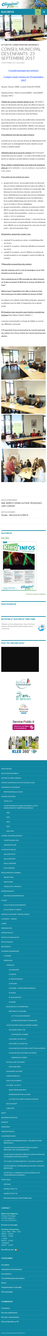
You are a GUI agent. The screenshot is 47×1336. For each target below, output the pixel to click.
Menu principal (44, 12)
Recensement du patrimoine (17, 1007)
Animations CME (10, 845)
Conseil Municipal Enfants (11, 836)
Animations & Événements (11, 1269)
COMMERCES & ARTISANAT (10, 787)
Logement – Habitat (9, 919)
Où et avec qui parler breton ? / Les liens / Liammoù (23, 1161)
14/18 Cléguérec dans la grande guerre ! (22, 1025)
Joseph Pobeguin (13, 1076)
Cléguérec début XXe (17, 1030)
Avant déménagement (17, 1090)
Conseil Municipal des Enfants (25, 45)
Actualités (6, 45)
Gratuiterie (8, 882)
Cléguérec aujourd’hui (18, 1044)
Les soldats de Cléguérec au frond (22, 1053)
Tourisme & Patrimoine (10, 951)
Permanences (6, 928)
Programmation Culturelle (11, 1287)
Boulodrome (9, 868)
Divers (3, 1283)
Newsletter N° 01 (10, 1189)
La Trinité (12, 974)
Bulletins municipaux (9, 773)
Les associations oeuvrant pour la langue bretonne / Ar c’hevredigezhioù (21, 1149)
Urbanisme (5, 1127)
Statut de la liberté (14, 1080)
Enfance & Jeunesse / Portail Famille (15, 914)
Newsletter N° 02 (10, 1193)
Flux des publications (9, 1313)
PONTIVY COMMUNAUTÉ (10, 937)
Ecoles (4, 900)
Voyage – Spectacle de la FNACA (14, 513)
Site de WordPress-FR (10, 1322)
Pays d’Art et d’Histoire (17, 1011)
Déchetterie (8, 877)
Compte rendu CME (11, 840)
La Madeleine (14, 970)
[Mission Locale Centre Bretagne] (23, 708)
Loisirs (3, 923)
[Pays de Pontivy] (23, 696)
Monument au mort (14, 1071)
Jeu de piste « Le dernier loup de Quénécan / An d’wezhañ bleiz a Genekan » (22, 1174)
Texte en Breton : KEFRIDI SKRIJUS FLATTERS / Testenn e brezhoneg (24, 1167)
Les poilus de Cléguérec (15, 1062)
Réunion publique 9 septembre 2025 (18, 1198)
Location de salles (8, 849)
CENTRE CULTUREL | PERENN (11, 778)
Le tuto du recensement (20, 1016)
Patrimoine (8, 960)
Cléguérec (20, 63)
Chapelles (10, 965)
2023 (8, 826)
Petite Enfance (7, 942)
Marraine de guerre (19, 1057)
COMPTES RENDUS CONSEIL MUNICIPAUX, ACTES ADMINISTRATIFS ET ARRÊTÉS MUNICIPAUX (21, 807)
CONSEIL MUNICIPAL (8, 796)
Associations (6, 769)
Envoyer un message (9, 1225)
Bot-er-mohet (11, 1104)
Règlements (6, 946)
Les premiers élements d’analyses (24, 1020)
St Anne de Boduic (16, 979)
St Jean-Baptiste (15, 997)
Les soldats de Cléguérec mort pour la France (27, 1048)
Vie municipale (7, 1292)
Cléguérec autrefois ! (17, 1039)
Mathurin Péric (15, 1067)
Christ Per (10, 1108)
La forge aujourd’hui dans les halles (23, 1099)
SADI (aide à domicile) (9, 1117)
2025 (8, 817)
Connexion (5, 1308)
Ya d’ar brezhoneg (8, 1136)
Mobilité (4, 1122)
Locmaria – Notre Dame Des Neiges (22, 988)
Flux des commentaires (10, 1317)
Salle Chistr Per (10, 863)
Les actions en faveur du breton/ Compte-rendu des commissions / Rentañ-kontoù (24, 1155)
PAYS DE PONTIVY (7, 933)
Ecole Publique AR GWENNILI (15, 905)
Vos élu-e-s (8, 801)
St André (12, 1002)
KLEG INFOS (7, 11)
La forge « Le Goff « (14, 1085)
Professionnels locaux (13, 792)
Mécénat (7, 1184)
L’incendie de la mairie (19, 1034)
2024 (8, 822)
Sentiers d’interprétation (14, 896)
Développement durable (11, 873)
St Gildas (12, 993)
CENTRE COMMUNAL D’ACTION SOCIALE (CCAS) (18, 783)
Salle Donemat (10, 859)
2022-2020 (10, 831)
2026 (8, 812)
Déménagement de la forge (20, 1094)
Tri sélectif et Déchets (12, 886)
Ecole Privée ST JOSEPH (12, 910)
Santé (3, 1113)
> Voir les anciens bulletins (35, 594)
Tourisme (7, 956)
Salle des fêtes (9, 854)
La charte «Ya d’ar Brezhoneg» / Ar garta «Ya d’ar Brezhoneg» (23, 1142)
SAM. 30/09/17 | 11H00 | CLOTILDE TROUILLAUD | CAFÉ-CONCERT (21, 503)
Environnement (7, 891)
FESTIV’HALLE (6, 1180)
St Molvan (13, 983)
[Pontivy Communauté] (23, 683)
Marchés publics (7, 1131)
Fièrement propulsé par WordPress (13, 1333)
